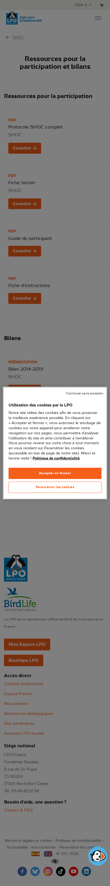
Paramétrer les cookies (55, 487)
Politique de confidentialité (56, 458)
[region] (55, 442)
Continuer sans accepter (84, 393)
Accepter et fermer (55, 473)
